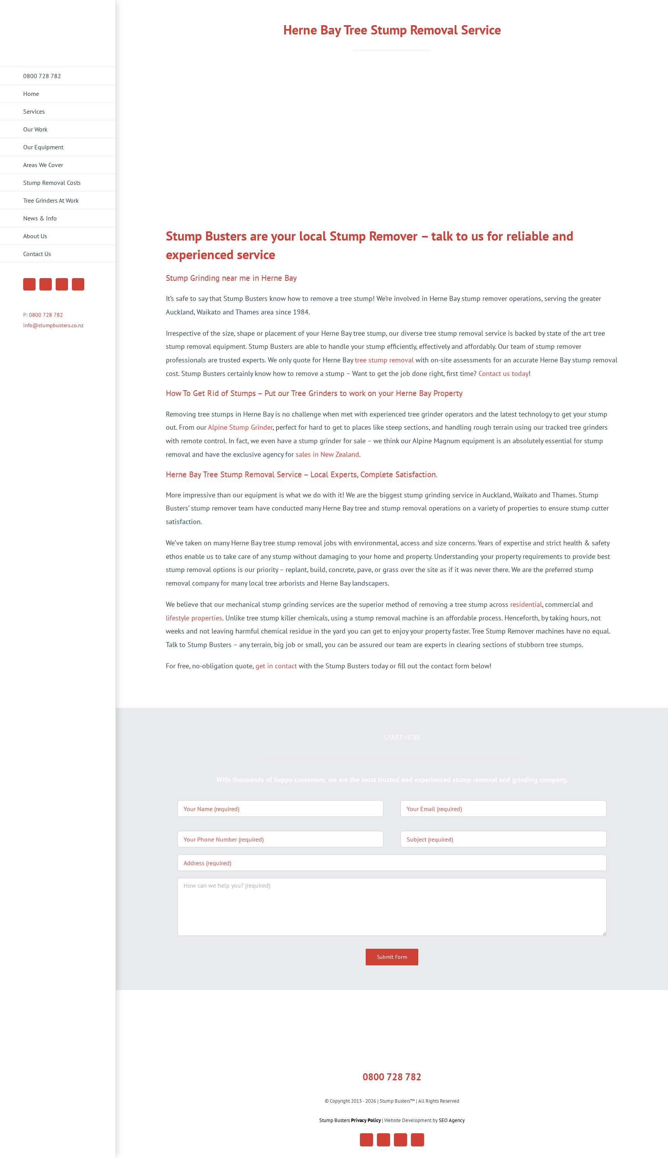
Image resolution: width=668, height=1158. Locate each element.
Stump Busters (350, 1120)
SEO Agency (452, 1120)
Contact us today (503, 373)
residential (526, 604)
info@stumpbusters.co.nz (53, 325)
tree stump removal (384, 359)
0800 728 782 (46, 314)
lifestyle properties (194, 617)
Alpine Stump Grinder (240, 427)
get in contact (276, 665)
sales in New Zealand (327, 454)
